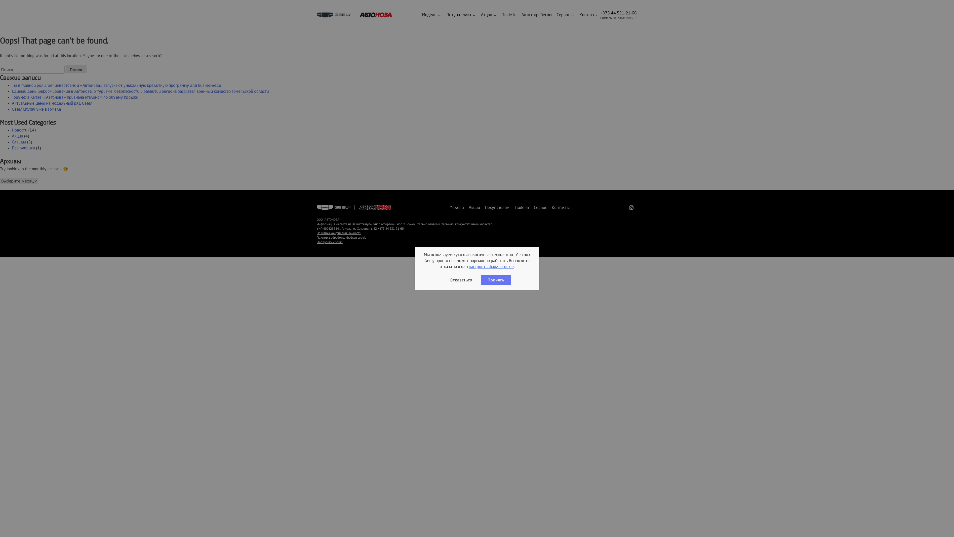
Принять (495, 279)
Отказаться (461, 279)
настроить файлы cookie (491, 267)
